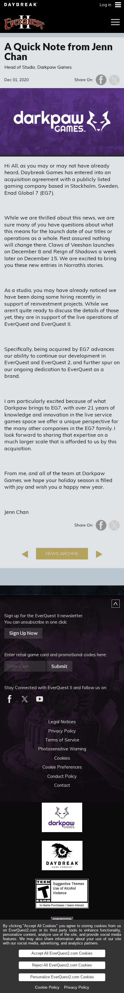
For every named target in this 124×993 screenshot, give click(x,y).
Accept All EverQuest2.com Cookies (62, 953)
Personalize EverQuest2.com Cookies (62, 977)
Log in (105, 4)
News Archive (62, 553)
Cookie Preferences (62, 767)
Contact (62, 785)
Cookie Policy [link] (47, 987)
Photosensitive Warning (62, 749)
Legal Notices (62, 721)
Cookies (62, 758)
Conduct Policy (62, 776)
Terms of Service (62, 740)
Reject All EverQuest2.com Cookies (62, 965)
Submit (59, 666)
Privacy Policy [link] (76, 987)
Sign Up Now (23, 633)
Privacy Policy (62, 731)
